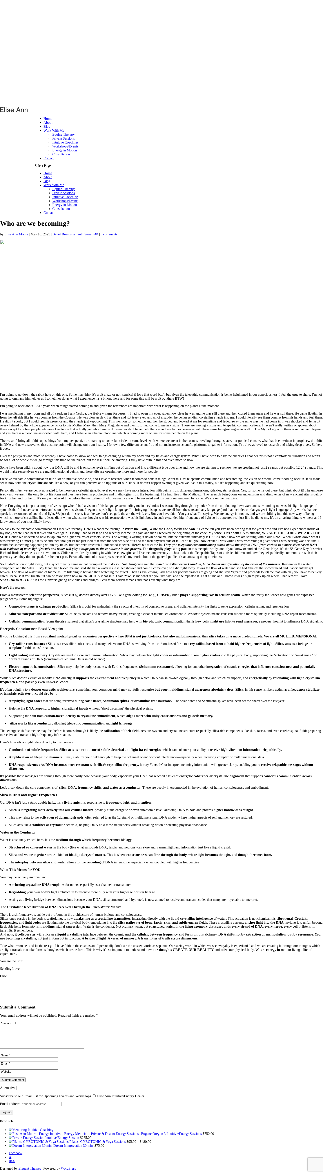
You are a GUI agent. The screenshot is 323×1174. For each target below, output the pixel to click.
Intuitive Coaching (65, 142)
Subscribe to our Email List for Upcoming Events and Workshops (45, 1096)
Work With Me (54, 130)
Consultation (61, 154)
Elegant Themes (29, 1168)
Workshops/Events (65, 146)
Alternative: (8, 1088)
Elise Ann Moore (16, 234)
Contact (49, 158)
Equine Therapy (63, 134)
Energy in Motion (64, 150)
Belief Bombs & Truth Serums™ (75, 234)
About (48, 122)
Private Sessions (63, 138)
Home (48, 118)
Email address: (10, 1104)
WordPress (68, 1168)
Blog (47, 126)
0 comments (109, 234)
